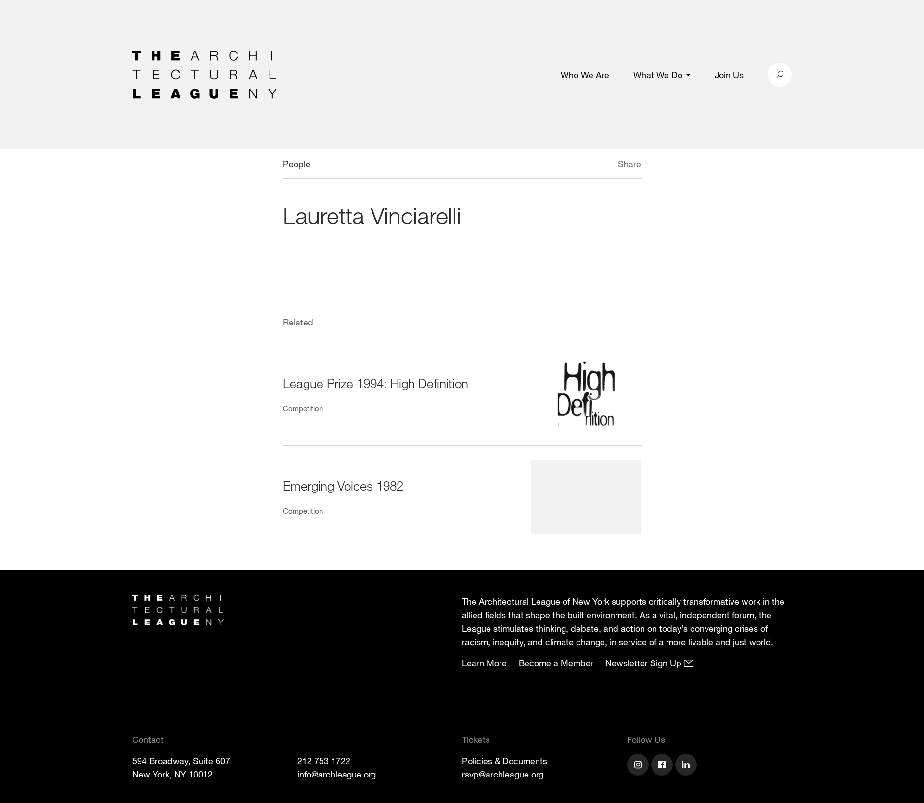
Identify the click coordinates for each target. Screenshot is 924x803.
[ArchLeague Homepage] (204, 73)
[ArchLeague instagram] (639, 766)
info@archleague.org (336, 774)
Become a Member (556, 663)
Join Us (729, 74)
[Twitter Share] (589, 165)
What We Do (657, 74)
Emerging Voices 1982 (343, 485)
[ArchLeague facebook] (663, 766)
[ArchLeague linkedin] (687, 766)
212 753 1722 (323, 760)
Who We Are (585, 74)
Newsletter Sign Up (644, 663)
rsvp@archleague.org (502, 774)
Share (629, 163)
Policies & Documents (504, 760)
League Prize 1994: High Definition (375, 383)
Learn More (484, 663)
